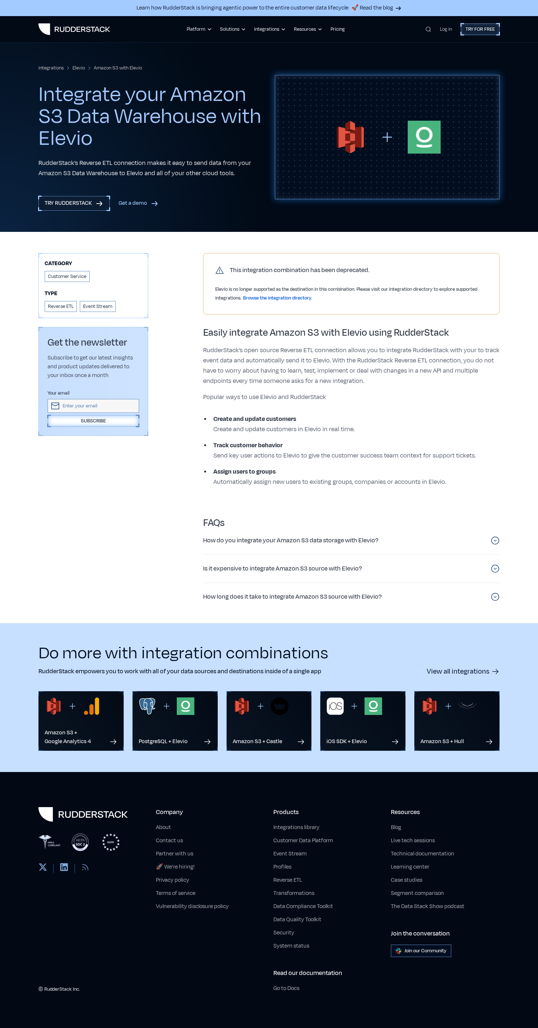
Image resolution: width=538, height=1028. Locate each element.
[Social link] (42, 868)
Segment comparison (417, 893)
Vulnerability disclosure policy (192, 906)
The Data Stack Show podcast (427, 906)
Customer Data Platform (303, 840)
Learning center (410, 867)
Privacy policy (172, 880)
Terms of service (175, 893)
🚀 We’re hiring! (175, 867)
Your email (59, 393)
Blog (396, 827)
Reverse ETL (287, 880)
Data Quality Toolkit (297, 919)
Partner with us (174, 854)
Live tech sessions (413, 840)
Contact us (169, 840)
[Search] (428, 29)
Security (283, 933)
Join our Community (425, 951)
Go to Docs (286, 988)
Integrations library (296, 827)
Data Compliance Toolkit (303, 906)
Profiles (282, 867)
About (163, 827)
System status (291, 946)
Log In (446, 29)
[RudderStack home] (74, 29)
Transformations (293, 893)
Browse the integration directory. (277, 298)
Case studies (406, 880)
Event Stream (290, 854)
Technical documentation (422, 854)
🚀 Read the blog (372, 8)
